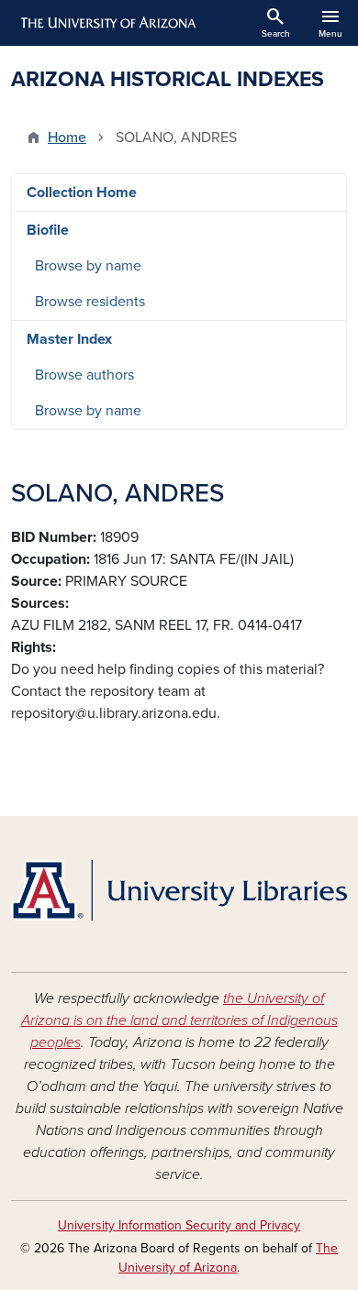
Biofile (48, 230)
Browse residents (90, 301)
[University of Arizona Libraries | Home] (179, 890)
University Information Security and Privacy (179, 1225)
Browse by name (88, 266)
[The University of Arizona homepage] (107, 23)
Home (67, 137)
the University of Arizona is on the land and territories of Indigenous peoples (179, 1020)
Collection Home (82, 192)
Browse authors (84, 375)
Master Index (69, 339)
